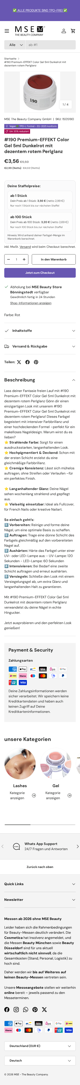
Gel (55, 785)
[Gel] (55, 763)
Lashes (20, 785)
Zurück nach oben (40, 867)
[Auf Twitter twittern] (19, 362)
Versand (25, 247)
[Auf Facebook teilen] (27, 362)
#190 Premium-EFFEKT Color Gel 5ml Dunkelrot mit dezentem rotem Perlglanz (35, 63)
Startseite (10, 58)
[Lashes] (20, 763)
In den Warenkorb (54, 259)
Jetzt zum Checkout (40, 273)
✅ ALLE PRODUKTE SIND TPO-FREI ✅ (40, 10)
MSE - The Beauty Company (31, 1074)
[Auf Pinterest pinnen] (36, 362)
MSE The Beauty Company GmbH (27, 119)
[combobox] (40, 44)
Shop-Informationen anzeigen (30, 303)
